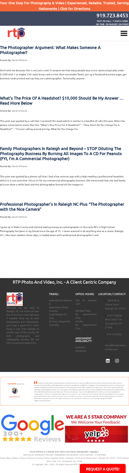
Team (2, 458)
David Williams (19, 60)
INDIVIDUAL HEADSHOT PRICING (38, 454)
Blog (9, 458)
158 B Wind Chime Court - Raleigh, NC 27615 (95, 458)
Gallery (15, 458)
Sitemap (69, 458)
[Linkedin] (107, 361)
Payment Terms (57, 458)
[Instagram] (117, 361)
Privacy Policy (43, 458)
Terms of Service (27, 458)
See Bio (94, 451)
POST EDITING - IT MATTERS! (93, 454)
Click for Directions (75, 8)
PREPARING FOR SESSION (66, 454)
